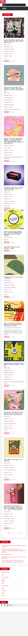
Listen (9, 44)
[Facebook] (1, 605)
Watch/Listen (11, 104)
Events (3, 574)
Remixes (3, 593)
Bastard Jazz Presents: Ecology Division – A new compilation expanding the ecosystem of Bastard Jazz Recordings (13, 551)
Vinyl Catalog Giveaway (7, 554)
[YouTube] (8, 605)
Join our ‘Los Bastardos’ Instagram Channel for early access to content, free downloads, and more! (13, 324)
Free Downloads (5, 577)
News (3, 588)
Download (12, 145)
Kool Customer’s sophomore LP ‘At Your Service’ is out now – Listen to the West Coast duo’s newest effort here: (13, 413)
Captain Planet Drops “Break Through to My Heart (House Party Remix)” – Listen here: (14, 364)
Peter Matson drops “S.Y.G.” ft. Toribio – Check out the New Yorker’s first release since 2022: (13, 188)
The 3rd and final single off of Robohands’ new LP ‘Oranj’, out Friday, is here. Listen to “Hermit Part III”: (13, 561)
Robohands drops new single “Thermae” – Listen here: (13, 277)
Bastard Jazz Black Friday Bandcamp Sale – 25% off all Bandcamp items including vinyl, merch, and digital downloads (13, 233)
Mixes (3, 583)
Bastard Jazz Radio (6, 572)
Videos (3, 595)
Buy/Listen (12, 49)
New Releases (5, 586)
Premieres (4, 590)
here (7, 239)
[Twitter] (5, 605)
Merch (3, 579)
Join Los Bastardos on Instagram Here (12, 327)
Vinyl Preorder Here (8, 107)
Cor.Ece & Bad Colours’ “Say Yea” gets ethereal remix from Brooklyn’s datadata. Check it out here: (14, 41)
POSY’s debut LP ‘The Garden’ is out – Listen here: (13, 460)
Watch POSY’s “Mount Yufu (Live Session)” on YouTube (12, 247)
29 (21, 533)
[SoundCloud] (11, 605)
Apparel (3, 581)
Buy (8, 206)
